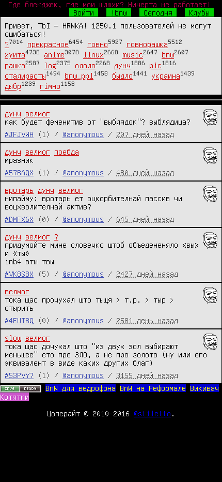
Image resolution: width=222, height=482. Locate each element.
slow (13, 338)
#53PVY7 (19, 375)
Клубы (199, 12)
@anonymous (83, 134)
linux (93, 55)
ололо (85, 65)
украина (165, 75)
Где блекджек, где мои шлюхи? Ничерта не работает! (109, 4)
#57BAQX (19, 172)
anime (54, 55)
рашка (15, 65)
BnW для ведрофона (80, 388)
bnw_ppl (79, 75)
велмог (37, 113)
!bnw (118, 12)
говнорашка (147, 44)
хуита (15, 55)
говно (97, 44)
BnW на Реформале (153, 388)
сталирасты (25, 75)
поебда (66, 151)
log (50, 65)
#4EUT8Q (19, 320)
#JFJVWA (19, 134)
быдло (122, 75)
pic (155, 65)
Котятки (14, 397)
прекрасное (48, 44)
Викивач (204, 388)
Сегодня (158, 12)
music (132, 55)
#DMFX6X (19, 219)
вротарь (19, 190)
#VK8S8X (19, 273)
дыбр (13, 86)
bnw (168, 55)
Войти (83, 12)
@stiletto (152, 413)
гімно (50, 86)
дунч (122, 65)
